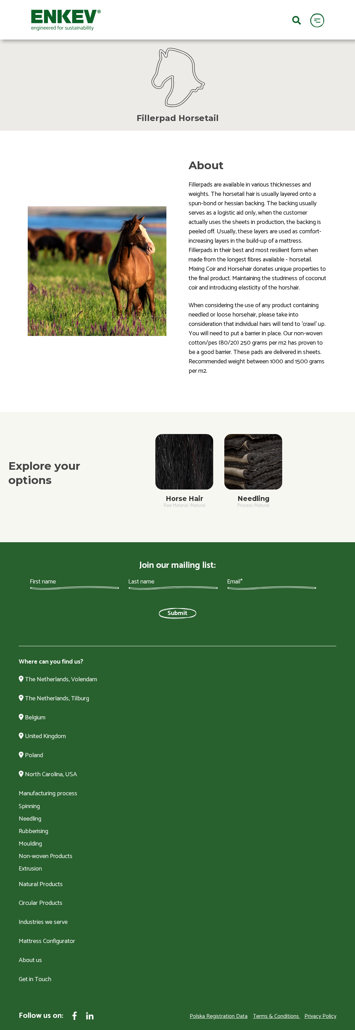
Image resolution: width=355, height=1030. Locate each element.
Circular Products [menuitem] (40, 903)
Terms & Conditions (276, 1016)
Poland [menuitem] (33, 756)
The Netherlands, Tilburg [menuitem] (56, 699)
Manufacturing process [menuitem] (48, 794)
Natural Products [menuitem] (41, 885)
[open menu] (317, 20)
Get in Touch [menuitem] (35, 980)
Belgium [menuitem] (34, 718)
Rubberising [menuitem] (33, 831)
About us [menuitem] (30, 961)
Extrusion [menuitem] (30, 869)
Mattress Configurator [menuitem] (47, 941)
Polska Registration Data (219, 1016)
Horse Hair (184, 498)
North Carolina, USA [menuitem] (50, 775)
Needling (253, 498)
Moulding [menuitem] (30, 844)
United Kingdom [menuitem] (45, 737)
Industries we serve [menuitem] (43, 922)
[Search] (296, 20)
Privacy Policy (320, 1016)
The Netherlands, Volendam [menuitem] (60, 680)
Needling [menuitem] (30, 819)
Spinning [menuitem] (29, 806)
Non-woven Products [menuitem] (45, 856)
